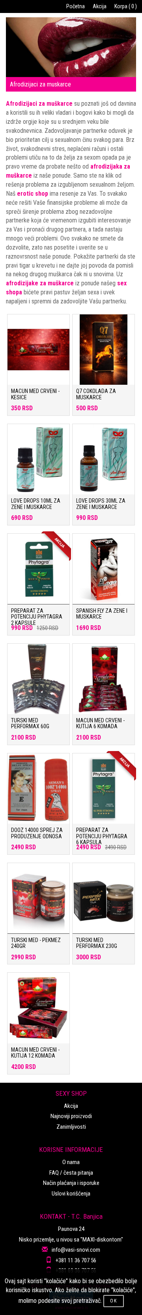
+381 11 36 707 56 (76, 1260)
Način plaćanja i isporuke (71, 1182)
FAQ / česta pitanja (71, 1172)
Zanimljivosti (71, 1126)
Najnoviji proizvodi (71, 1116)
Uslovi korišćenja (71, 1193)
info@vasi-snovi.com (76, 1249)
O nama (71, 1162)
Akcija (99, 6)
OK (113, 1301)
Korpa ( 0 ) (125, 6)
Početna (75, 6)
